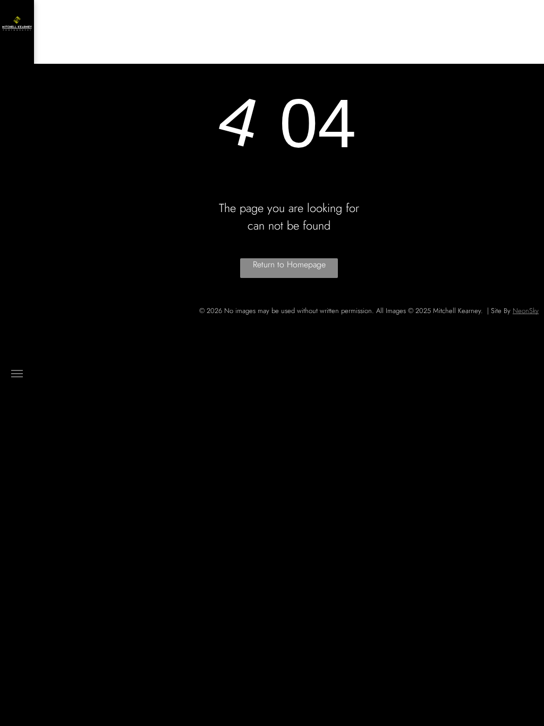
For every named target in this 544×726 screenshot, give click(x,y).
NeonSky (526, 311)
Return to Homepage (289, 264)
